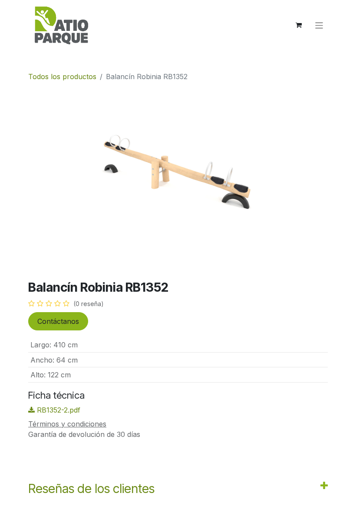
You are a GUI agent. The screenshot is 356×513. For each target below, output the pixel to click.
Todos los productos (62, 76)
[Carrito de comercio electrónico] (298, 25)
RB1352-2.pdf (57, 410)
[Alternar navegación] (319, 25)
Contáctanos (58, 321)
